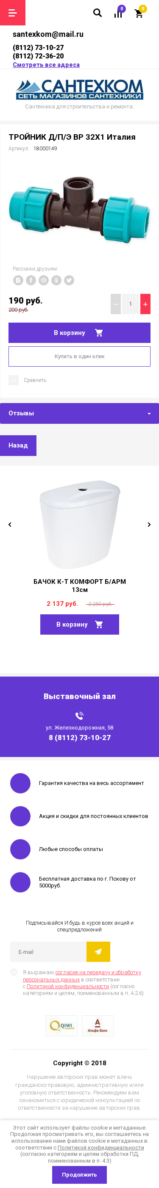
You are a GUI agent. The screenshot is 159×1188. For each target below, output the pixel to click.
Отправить (98, 952)
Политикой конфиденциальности (68, 986)
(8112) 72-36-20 (38, 56)
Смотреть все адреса (46, 64)
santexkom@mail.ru (48, 34)
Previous (10, 524)
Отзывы (21, 413)
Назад (18, 445)
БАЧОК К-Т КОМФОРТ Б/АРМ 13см (79, 586)
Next (149, 524)
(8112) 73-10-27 (38, 48)
